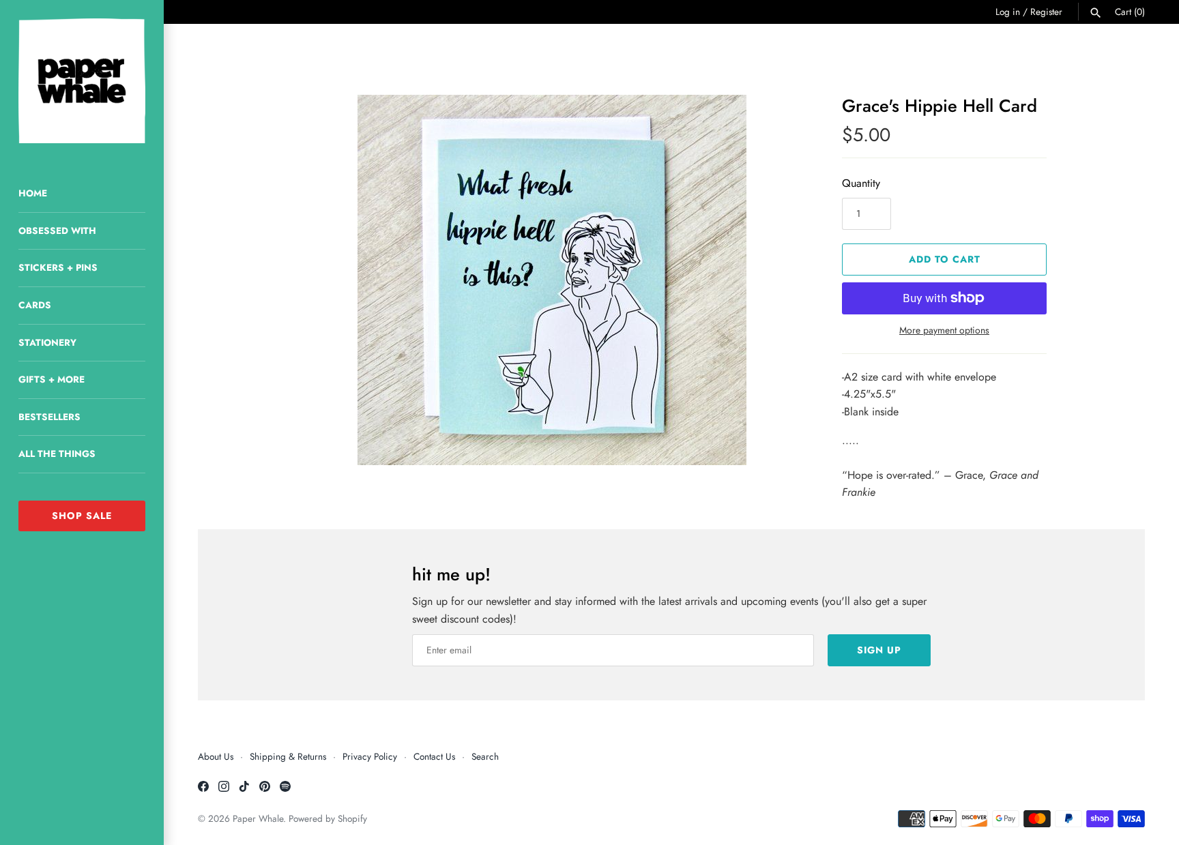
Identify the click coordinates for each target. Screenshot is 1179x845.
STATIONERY (47, 342)
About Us (215, 756)
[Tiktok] (244, 789)
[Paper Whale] (82, 80)
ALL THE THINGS (57, 453)
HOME (32, 193)
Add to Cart (944, 259)
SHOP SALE (82, 515)
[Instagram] (223, 789)
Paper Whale (258, 818)
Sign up (879, 650)
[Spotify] (285, 789)
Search (485, 756)
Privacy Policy (370, 756)
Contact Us (434, 756)
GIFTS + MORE (51, 379)
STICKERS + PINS (58, 267)
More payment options (944, 330)
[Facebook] (203, 789)
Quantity (861, 183)
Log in (1007, 11)
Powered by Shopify (328, 818)
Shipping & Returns (288, 756)
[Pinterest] (264, 789)
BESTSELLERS (49, 417)
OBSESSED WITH (57, 230)
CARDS (34, 305)
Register (1046, 11)
